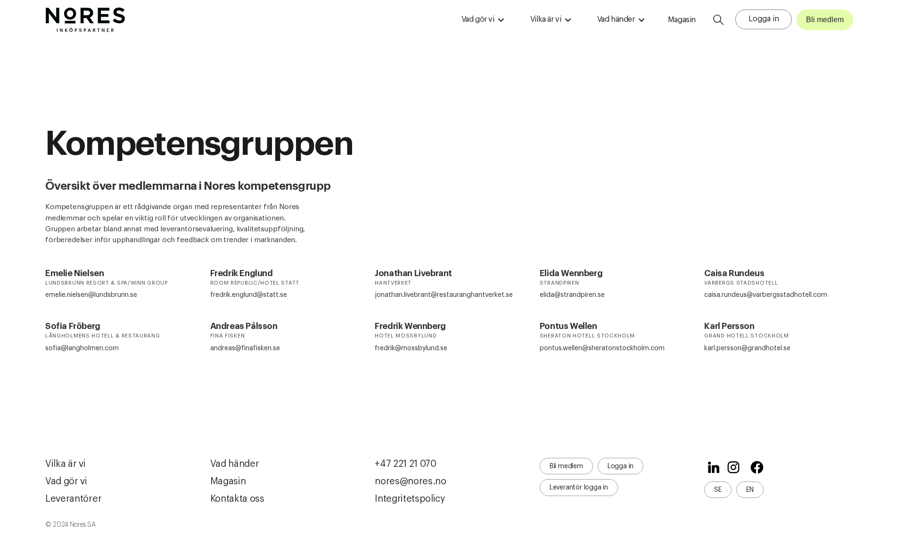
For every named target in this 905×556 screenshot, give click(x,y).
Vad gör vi (66, 481)
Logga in (764, 19)
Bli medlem (825, 20)
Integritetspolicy (410, 499)
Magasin (682, 20)
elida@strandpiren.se (572, 295)
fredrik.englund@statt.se (248, 295)
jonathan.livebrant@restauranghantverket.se (444, 295)
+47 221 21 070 (405, 464)
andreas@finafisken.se (245, 348)
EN (750, 490)
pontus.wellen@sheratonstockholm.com (602, 348)
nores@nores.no (410, 481)
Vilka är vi (65, 464)
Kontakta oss (237, 499)
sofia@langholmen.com (82, 348)
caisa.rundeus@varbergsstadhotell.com (765, 295)
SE (718, 490)
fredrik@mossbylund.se (411, 348)
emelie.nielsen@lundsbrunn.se (91, 295)
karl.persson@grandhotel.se (747, 348)
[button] (482, 19)
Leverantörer (73, 499)
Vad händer (234, 464)
